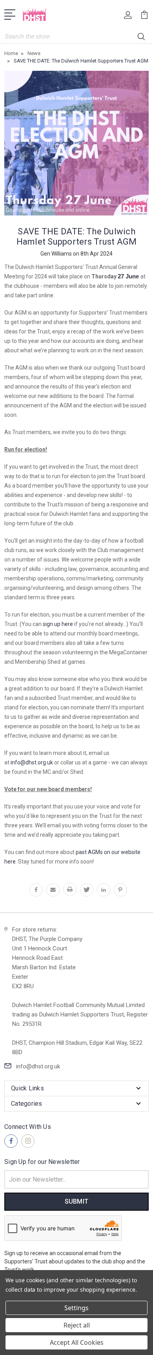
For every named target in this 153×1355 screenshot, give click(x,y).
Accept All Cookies (77, 1342)
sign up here (58, 624)
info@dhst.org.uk (32, 762)
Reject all (77, 1325)
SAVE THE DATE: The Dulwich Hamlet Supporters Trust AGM (76, 236)
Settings (76, 1307)
